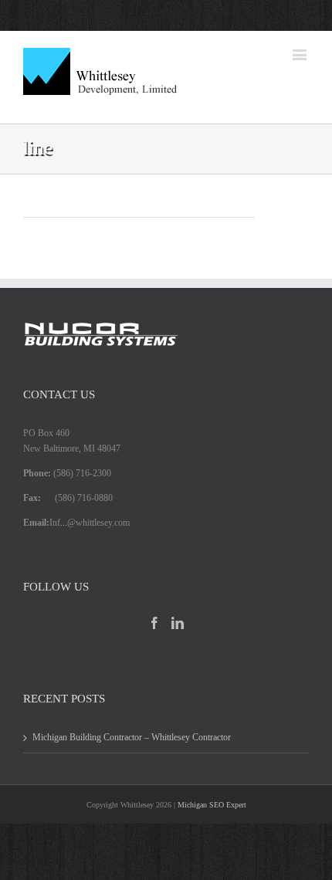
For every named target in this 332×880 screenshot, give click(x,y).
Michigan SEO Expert (212, 804)
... (63, 522)
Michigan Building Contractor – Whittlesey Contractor (131, 737)
